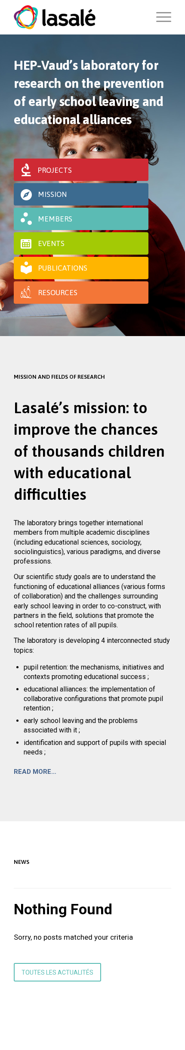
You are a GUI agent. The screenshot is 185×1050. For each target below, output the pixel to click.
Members (55, 219)
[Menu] (159, 17)
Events (51, 243)
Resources (57, 292)
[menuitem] (159, 17)
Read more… (35, 772)
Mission (52, 194)
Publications (62, 268)
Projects (54, 170)
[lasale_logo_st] (76, 17)
